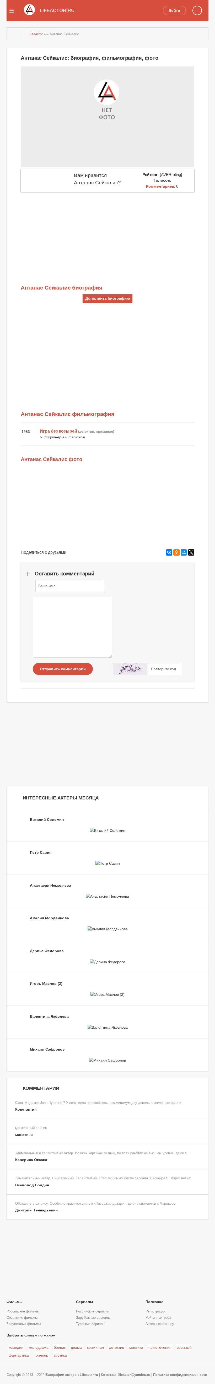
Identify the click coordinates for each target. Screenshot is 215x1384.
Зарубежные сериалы (93, 1318)
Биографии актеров (62, 1375)
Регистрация (155, 1311)
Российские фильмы (23, 1311)
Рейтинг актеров (158, 1318)
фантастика (19, 1355)
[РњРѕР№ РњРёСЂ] (184, 552)
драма (76, 1347)
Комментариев (160, 186)
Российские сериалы (92, 1311)
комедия (16, 1347)
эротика (60, 1355)
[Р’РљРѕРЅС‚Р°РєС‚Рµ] (169, 552)
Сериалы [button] (84, 1302)
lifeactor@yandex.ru (134, 1375)
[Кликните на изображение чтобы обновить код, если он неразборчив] (130, 669)
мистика (136, 1347)
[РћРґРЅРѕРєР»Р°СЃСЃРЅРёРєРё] (176, 552)
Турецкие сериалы (90, 1324)
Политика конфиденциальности (180, 1375)
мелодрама (39, 1347)
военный (184, 1347)
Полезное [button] (154, 1302)
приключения (159, 1347)
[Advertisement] (107, 231)
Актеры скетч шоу (160, 1324)
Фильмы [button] (15, 1302)
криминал (95, 1347)
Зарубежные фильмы (24, 1324)
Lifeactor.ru (89, 1375)
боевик (60, 1347)
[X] (191, 552)
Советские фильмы (22, 1318)
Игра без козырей (58, 431)
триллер (41, 1355)
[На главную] (15, 34)
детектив (116, 1347)
